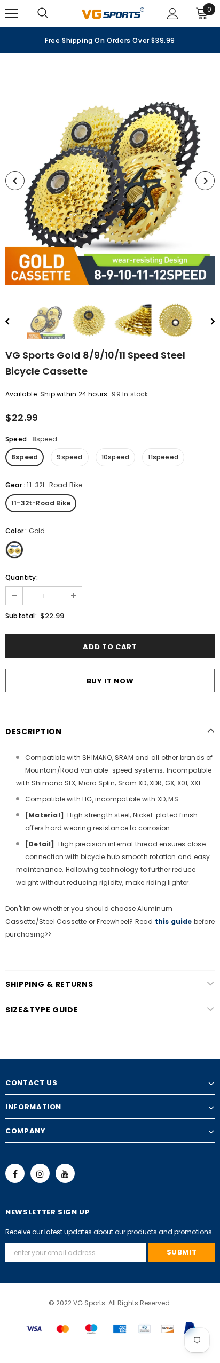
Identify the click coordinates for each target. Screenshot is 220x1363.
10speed (115, 457)
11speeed (163, 457)
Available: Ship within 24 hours (56, 394)
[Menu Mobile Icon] (11, 13)
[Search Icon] (53, 13)
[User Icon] (172, 13)
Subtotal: (21, 615)
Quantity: (21, 577)
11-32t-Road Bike (40, 503)
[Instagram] (40, 1173)
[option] (110, 40)
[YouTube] (65, 1173)
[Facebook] (15, 1173)
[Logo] (113, 13)
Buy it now (110, 681)
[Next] (205, 180)
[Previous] (15, 180)
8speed (24, 457)
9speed (69, 457)
